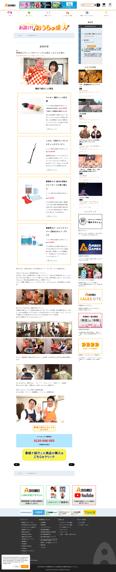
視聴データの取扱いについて (49, 542)
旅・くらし (29, 15)
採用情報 (43, 525)
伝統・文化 (87, 122)
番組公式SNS (25, 532)
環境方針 (43, 545)
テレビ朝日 (82, 522)
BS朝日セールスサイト (28, 550)
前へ (17, 464)
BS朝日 (10, 5)
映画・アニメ (48, 15)
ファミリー (90, 179)
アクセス (43, 547)
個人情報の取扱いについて (48, 536)
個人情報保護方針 (46, 534)
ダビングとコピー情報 (66, 525)
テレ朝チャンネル (84, 525)
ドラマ (9, 15)
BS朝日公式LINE (26, 534)
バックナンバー (32, 35)
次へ (72, 464)
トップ (20, 35)
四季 (82, 122)
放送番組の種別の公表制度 (48, 532)
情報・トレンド (84, 151)
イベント (24, 553)
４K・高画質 (83, 179)
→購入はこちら (51, 129)
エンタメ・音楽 (68, 15)
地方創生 (24, 543)
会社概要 (43, 522)
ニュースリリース (46, 527)
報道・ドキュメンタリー (87, 15)
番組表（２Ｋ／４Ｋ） (28, 522)
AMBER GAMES (26, 546)
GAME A (24, 548)
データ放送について (65, 527)
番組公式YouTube (27, 536)
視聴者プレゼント (27, 529)
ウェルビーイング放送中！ (29, 527)
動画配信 (24, 541)
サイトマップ (63, 532)
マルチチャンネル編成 (66, 522)
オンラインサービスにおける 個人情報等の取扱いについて (48, 539)
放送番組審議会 (45, 529)
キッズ (82, 207)
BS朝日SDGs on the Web (29, 525)
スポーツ (106, 15)
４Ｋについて (63, 529)
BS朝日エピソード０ (28, 539)
